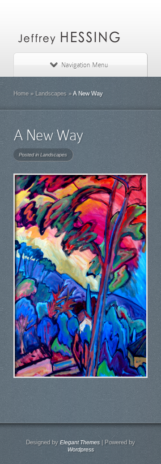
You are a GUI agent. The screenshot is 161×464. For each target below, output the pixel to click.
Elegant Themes (80, 442)
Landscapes (51, 93)
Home (21, 93)
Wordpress (81, 450)
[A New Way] (80, 276)
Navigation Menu (84, 65)
